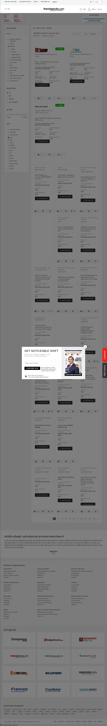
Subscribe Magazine (73, 374)
